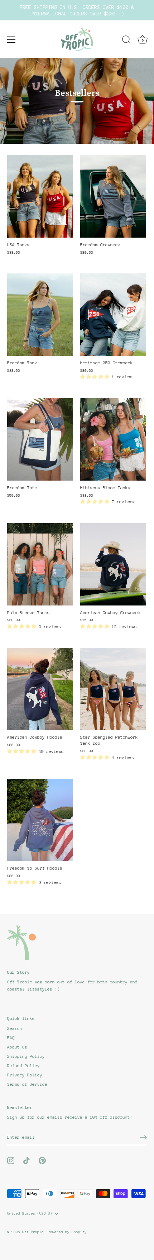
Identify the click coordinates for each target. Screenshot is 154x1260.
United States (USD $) (29, 1213)
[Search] (126, 41)
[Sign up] (143, 1137)
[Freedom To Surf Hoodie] (40, 820)
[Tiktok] (26, 1160)
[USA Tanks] (40, 196)
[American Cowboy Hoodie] (40, 689)
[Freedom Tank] (40, 314)
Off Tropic (33, 1232)
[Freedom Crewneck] (113, 196)
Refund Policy (23, 1065)
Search (14, 1028)
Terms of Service (27, 1084)
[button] (96, 376)
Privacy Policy (24, 1074)
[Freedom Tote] (40, 439)
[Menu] (11, 40)
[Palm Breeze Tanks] (40, 564)
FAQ (11, 1037)
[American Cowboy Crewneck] (113, 564)
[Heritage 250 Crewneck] (113, 314)
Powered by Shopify (67, 1232)
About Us (17, 1047)
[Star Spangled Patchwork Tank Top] (113, 689)
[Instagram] (10, 1160)
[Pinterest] (42, 1160)
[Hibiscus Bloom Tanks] (113, 439)
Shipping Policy (26, 1056)
